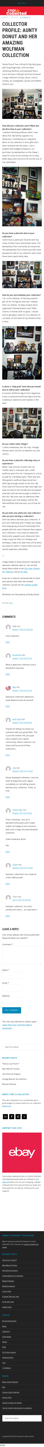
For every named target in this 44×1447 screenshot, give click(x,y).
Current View (6, 1291)
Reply (8, 642)
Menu (23, 3)
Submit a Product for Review (12, 1403)
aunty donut (16, 719)
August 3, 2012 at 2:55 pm (22, 813)
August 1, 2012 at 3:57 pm (22, 658)
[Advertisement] (18, 1212)
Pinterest (9, 571)
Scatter (15, 864)
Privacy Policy (7, 1398)
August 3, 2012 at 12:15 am (22, 771)
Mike (14, 687)
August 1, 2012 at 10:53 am (22, 629)
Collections (6, 1331)
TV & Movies (6, 1368)
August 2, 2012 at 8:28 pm (22, 722)
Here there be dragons (11, 1074)
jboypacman (16, 655)
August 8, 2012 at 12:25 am (22, 868)
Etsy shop (28, 568)
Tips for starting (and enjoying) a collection (17, 1408)
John (14, 768)
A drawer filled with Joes (10, 1297)
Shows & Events (7, 1358)
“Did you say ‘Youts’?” (10, 1064)
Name (5, 970)
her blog (24, 571)
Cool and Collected (22, 12)
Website (6, 996)
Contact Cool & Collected (10, 1392)
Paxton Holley (17, 810)
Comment (7, 944)
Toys (4, 1363)
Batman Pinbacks (9, 1084)
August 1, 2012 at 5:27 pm (22, 690)
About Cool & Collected (10, 1382)
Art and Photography (9, 1321)
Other (11, 603)
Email (5, 983)
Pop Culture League (9, 1352)
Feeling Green (7, 1307)
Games (4, 1342)
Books (4, 1326)
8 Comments (25, 17)
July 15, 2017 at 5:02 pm (21, 900)
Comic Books (6, 1337)
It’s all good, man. (8, 1302)
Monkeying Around (8, 1286)
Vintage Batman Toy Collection (14, 1079)
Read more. (7, 1106)
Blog (3, 1387)
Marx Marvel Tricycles (11, 1069)
